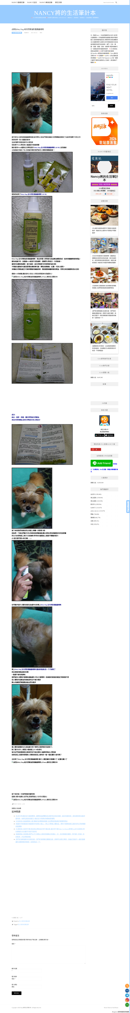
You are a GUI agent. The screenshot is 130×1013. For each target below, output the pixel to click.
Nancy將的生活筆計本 (65, 13)
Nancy (26, 32)
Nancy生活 (32, 2)
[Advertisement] (48, 49)
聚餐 (92, 514)
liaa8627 (93, 507)
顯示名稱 (14, 970)
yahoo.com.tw (94, 511)
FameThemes (115, 1007)
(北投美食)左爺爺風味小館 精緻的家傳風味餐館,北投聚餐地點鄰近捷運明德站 (41, 821)
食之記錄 (93, 501)
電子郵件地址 (14, 978)
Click (128, 506)
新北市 (93, 504)
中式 (92, 524)
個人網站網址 (14, 986)
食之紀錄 (93, 497)
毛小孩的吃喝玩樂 (17, 32)
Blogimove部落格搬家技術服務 (120, 1012)
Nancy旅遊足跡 (18, 2)
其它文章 (58, 2)
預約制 (93, 517)
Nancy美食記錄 (46, 2)
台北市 (93, 494)
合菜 (92, 521)
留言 (13, 944)
